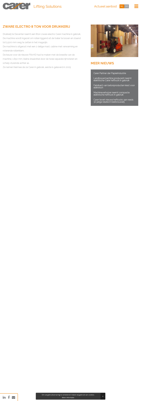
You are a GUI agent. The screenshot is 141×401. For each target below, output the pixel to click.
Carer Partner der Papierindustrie (109, 73)
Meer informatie (68, 397)
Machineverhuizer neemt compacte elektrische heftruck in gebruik (111, 93)
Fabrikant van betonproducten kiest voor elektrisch (114, 86)
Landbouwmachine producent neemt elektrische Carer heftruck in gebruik (112, 79)
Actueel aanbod (105, 6)
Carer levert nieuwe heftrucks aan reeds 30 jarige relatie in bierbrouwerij (113, 100)
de (126, 6)
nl (121, 6)
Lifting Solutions (48, 6)
